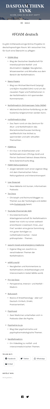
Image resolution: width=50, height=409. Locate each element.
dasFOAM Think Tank (25, 8)
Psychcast (12, 311)
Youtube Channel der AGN (20, 211)
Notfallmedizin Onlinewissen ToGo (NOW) (27, 105)
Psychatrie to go (15, 325)
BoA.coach (12, 293)
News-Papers (14, 81)
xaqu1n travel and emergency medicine (26, 245)
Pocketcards (20, 204)
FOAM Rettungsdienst (18, 165)
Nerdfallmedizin (15, 339)
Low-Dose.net (14, 182)
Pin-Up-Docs (13, 279)
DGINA (26, 68)
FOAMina (12, 147)
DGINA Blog (13, 57)
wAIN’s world (13, 262)
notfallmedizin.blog (17, 119)
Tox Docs (12, 193)
